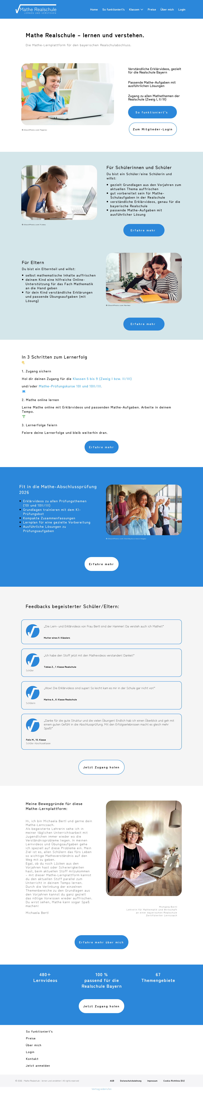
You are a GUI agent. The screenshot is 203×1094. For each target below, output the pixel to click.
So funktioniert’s (113, 9)
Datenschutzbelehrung (130, 1080)
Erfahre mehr (143, 230)
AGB (112, 1080)
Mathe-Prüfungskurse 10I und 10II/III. (70, 386)
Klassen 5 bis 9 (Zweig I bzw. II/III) (102, 378)
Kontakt (32, 1058)
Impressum (152, 1080)
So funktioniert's (151, 112)
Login (181, 9)
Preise (152, 9)
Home (94, 9)
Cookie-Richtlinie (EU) (174, 1080)
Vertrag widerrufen (101, 1089)
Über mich (167, 9)
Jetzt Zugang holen (101, 767)
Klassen (134, 9)
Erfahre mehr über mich (101, 942)
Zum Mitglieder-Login (153, 129)
